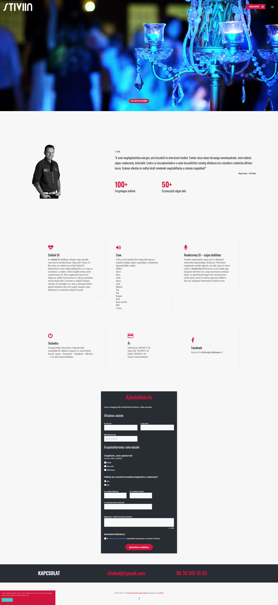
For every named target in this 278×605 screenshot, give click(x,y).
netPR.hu (161, 593)
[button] (255, 6)
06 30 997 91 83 (191, 573)
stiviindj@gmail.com (126, 573)
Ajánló (145, 593)
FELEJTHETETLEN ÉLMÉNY (139, 101)
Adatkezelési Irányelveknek (118, 538)
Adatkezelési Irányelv (136, 593)
